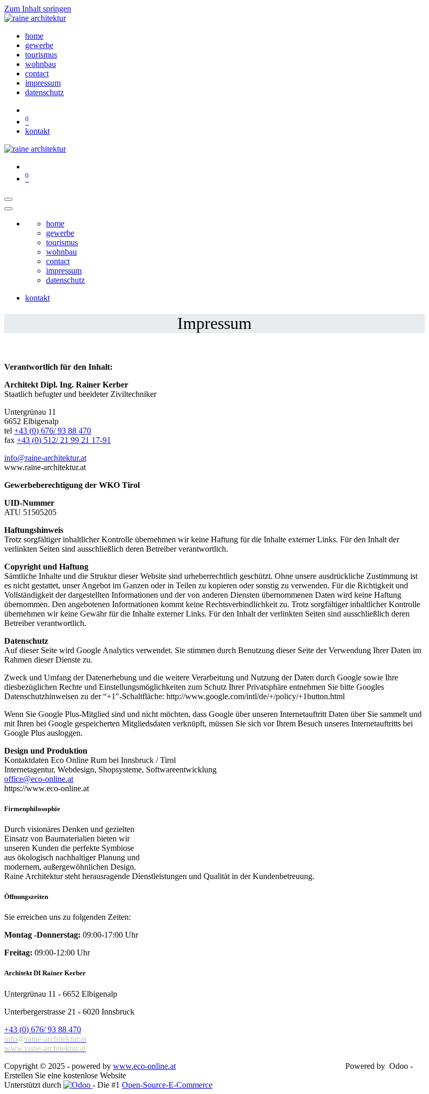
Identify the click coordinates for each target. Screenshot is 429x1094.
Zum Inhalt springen (37, 8)
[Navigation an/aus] (8, 199)
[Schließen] (8, 208)
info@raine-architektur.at (45, 457)
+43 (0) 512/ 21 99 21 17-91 (64, 440)
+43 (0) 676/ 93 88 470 (52, 430)
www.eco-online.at (144, 1066)
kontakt (37, 131)
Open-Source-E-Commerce (167, 1084)
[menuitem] (34, 35)
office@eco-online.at (38, 778)
